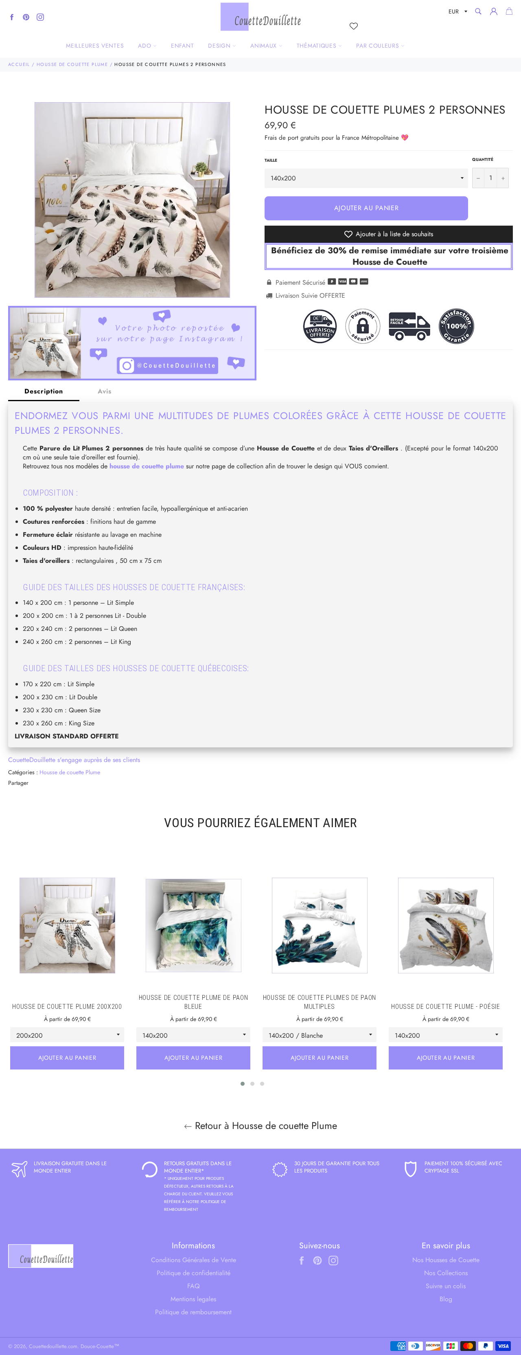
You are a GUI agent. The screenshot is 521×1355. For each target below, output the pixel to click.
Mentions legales (193, 1299)
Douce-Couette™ (100, 1346)
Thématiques (317, 46)
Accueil (19, 64)
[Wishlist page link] (354, 26)
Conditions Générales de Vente (193, 1260)
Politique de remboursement (193, 1312)
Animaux (264, 46)
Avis (105, 391)
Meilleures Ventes (95, 46)
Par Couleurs (378, 46)
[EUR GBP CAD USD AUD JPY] (457, 13)
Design (220, 46)
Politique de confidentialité (193, 1273)
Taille (271, 160)
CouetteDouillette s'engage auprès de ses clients (74, 759)
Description (43, 391)
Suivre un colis (446, 1286)
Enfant (182, 46)
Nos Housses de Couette (445, 1260)
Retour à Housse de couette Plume (264, 1125)
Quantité (482, 160)
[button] (242, 1084)
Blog (446, 1299)
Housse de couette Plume (72, 64)
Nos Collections (446, 1273)
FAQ (193, 1286)
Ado (145, 46)
